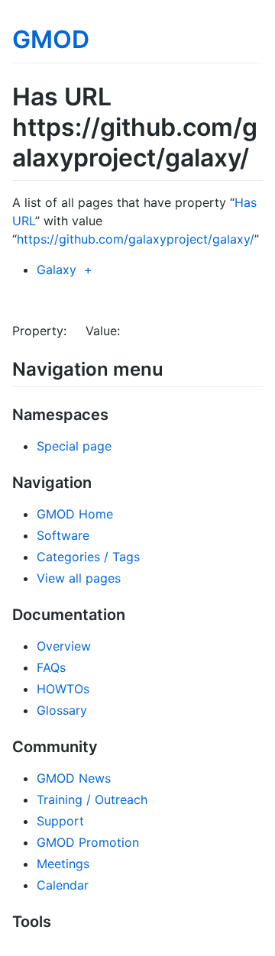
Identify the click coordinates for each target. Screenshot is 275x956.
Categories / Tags (88, 556)
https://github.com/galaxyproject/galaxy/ (135, 239)
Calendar (63, 885)
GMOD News (74, 778)
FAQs (51, 667)
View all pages (79, 578)
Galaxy (56, 269)
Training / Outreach (92, 799)
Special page (74, 446)
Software (63, 535)
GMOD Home (75, 514)
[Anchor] (172, 367)
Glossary (62, 710)
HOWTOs (63, 688)
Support (60, 820)
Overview (64, 646)
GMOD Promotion (88, 842)
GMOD (50, 39)
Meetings (63, 863)
